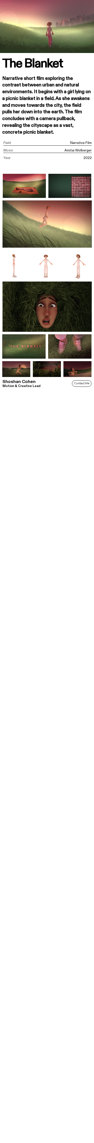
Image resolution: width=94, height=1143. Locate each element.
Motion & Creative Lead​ (21, 386)
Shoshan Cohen (19, 381)
